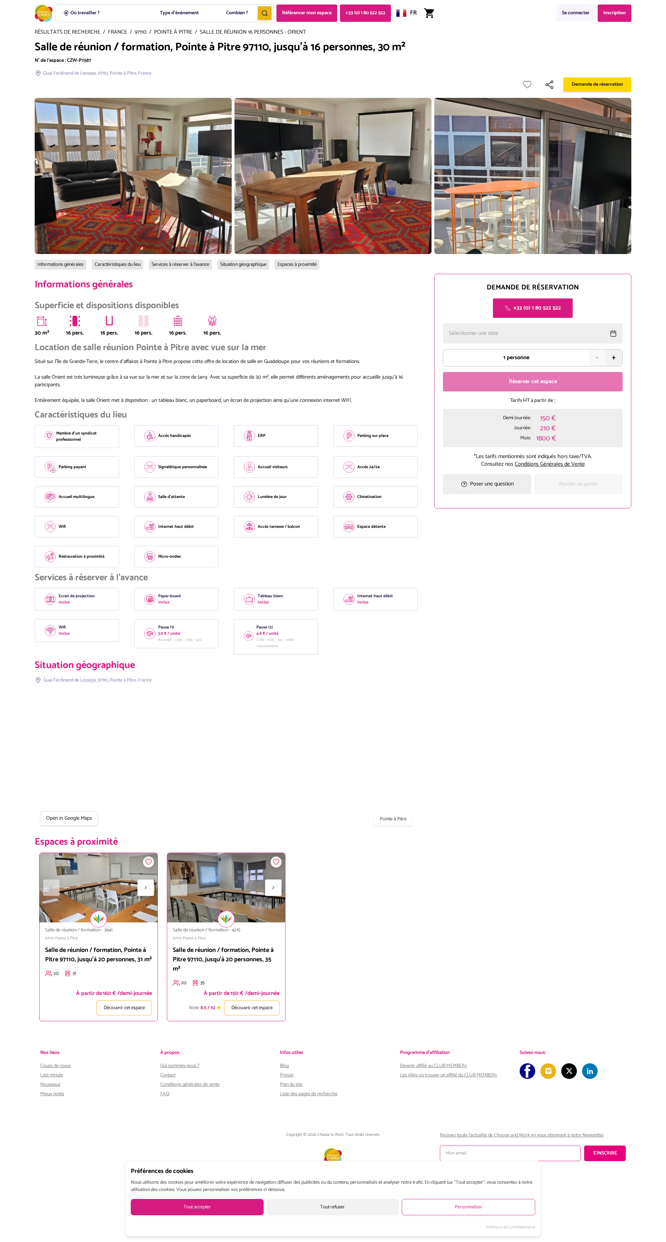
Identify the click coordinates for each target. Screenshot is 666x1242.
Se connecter (575, 13)
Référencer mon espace (307, 13)
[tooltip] (42, 321)
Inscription (614, 13)
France (117, 32)
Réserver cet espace (533, 381)
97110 (140, 32)
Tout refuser (332, 1207)
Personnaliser (468, 1207)
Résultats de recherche (67, 32)
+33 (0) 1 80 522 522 (365, 13)
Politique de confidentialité (510, 1227)
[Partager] (549, 84)
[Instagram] (548, 1071)
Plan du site (291, 1084)
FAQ (164, 1094)
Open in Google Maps (69, 818)
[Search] (265, 13)
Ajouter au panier (578, 484)
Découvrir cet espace (124, 1008)
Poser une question (492, 484)
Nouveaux (50, 1084)
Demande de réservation (597, 84)
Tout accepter (197, 1207)
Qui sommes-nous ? (179, 1066)
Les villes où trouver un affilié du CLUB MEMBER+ (448, 1075)
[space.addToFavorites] (148, 862)
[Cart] (429, 13)
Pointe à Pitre (173, 32)
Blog (284, 1066)
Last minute (51, 1075)
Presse (286, 1075)
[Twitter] (569, 1071)
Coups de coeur (55, 1066)
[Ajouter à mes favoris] (527, 84)
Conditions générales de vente (190, 1084)
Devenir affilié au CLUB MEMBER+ (433, 1066)
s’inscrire (605, 1153)
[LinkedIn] (590, 1071)
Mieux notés (52, 1094)
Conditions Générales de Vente (550, 464)
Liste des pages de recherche (309, 1094)
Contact (168, 1075)
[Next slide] (145, 887)
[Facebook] (527, 1071)
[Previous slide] (51, 887)
